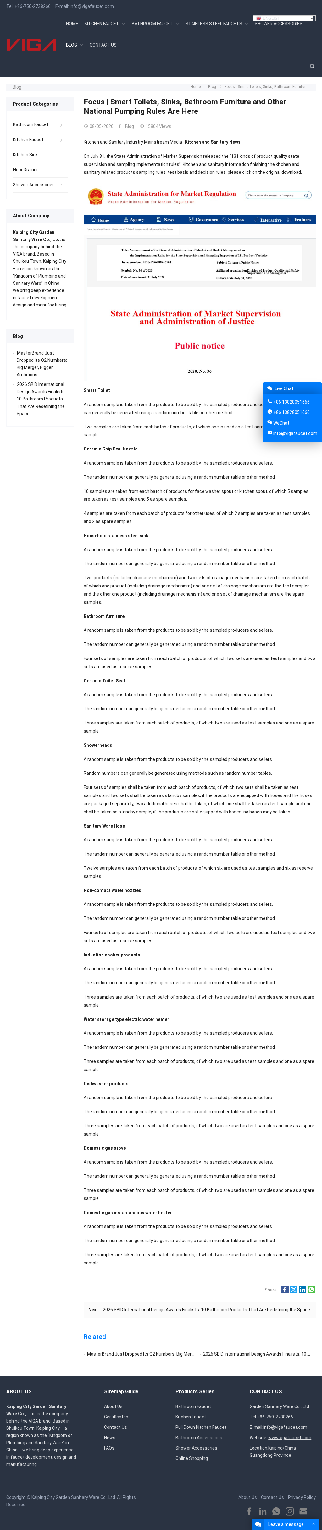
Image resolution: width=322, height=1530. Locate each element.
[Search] (312, 66)
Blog (17, 87)
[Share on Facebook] (284, 1291)
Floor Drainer (25, 169)
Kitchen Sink (25, 154)
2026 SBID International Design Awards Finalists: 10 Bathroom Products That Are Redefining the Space (206, 1309)
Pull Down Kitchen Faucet (200, 1427)
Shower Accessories (34, 184)
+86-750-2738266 (32, 6)
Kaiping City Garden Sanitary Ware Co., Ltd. (73, 1497)
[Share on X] (293, 1291)
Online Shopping (191, 1458)
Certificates (116, 1416)
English (270, 18)
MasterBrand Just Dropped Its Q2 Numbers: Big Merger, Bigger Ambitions (160, 1354)
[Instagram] (290, 1511)
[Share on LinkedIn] (302, 1291)
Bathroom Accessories (198, 1437)
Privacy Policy (302, 1497)
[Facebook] (249, 1511)
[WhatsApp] (276, 1511)
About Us (113, 1406)
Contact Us (115, 1427)
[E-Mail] (303, 1511)
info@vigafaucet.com (92, 6)
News (109, 1437)
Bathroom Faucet (30, 124)
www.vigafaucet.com (289, 1437)
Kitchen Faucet (28, 139)
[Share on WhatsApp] (311, 1291)
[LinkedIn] (263, 1511)
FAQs (109, 1447)
